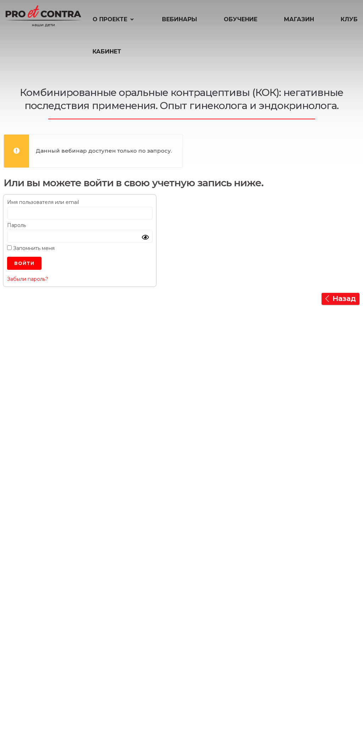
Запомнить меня (33, 248)
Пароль (16, 225)
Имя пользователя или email (43, 202)
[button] (114, 19)
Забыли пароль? (27, 279)
